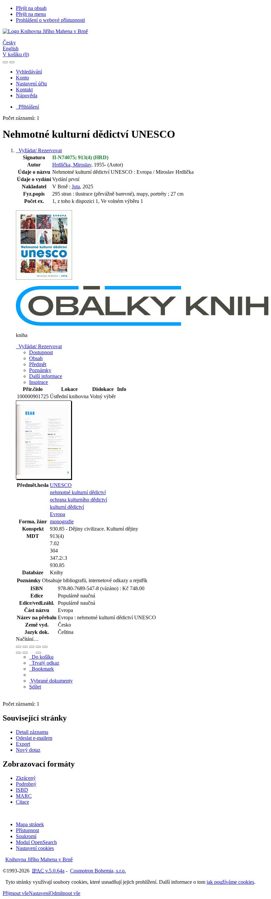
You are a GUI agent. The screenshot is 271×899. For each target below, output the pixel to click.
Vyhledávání (29, 71)
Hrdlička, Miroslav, (72, 164)
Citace (22, 802)
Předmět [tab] (37, 364)
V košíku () (16, 54)
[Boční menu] (5, 62)
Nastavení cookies (35, 848)
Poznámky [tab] (40, 370)
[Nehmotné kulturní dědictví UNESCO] (44, 283)
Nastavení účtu (31, 83)
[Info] (45, 647)
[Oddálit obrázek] (25, 647)
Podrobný (26, 784)
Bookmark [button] (41, 669)
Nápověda (26, 95)
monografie (62, 521)
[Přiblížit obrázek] (18, 647)
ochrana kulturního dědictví (78, 499)
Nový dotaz (28, 750)
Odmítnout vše (65, 893)
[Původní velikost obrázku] (31, 647)
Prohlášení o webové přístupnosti (50, 20)
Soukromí (26, 836)
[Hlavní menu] (12, 62)
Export (23, 744)
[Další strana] (38, 653)
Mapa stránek (30, 824)
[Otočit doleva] (18, 653)
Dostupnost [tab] (41, 352)
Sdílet (35, 686)
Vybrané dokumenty (51, 681)
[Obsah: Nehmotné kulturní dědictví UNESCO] (44, 478)
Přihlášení (27, 107)
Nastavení (39, 893)
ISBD (22, 790)
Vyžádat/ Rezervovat (39, 150)
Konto (22, 77)
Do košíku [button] (41, 657)
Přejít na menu (31, 14)
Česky (9, 42)
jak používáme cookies (230, 882)
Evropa (57, 514)
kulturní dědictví (67, 507)
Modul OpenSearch (36, 842)
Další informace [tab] (45, 376)
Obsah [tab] (36, 358)
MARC (24, 796)
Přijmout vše (16, 893)
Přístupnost (27, 830)
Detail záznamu (32, 732)
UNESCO (61, 485)
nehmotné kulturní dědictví (78, 492)
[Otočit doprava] (25, 653)
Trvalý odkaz (44, 663)
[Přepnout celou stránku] (38, 647)
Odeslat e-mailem (34, 738)
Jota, (76, 186)
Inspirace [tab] (38, 382)
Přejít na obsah (31, 8)
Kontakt (24, 89)
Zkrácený (26, 778)
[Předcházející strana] (31, 653)
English (11, 48)
